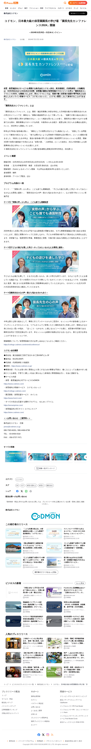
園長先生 (49, 485)
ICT (22, 485)
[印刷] (31, 491)
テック (76, 8)
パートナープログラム (26, 741)
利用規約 (40, 741)
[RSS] (52, 734)
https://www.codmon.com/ (14, 384)
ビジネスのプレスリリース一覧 (23, 684)
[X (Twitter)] (22, 491)
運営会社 (12, 741)
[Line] (26, 491)
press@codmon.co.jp (12, 427)
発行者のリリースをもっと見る (45, 572)
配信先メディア (7, 702)
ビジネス (69, 8)
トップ (6, 684)
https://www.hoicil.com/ (13, 398)
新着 (6, 8)
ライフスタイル (50, 8)
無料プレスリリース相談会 (40, 721)
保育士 (41, 485)
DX (17, 485)
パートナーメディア (9, 706)
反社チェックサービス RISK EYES (72, 722)
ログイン (34, 700)
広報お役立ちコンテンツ (10, 713)
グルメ (20, 8)
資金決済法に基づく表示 (73, 741)
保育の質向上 (31, 485)
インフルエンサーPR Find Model (71, 706)
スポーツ (61, 8)
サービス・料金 (7, 699)
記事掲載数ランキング (9, 710)
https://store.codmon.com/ (14, 412)
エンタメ (13, 8)
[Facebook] (17, 491)
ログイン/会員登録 (79, 3)
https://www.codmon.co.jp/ (21, 366)
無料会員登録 (35, 696)
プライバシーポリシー (54, 741)
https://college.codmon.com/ (15, 391)
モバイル (83, 8)
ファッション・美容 (36, 8)
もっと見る (80, 583)
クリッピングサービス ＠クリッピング (73, 696)
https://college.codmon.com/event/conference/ (22, 345)
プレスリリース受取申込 (39, 718)
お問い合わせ (35, 707)
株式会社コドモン (10, 39)
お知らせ (34, 714)
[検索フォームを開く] (65, 3)
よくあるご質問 (36, 710)
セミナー (34, 725)
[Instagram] (47, 734)
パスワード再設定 (37, 703)
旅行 (26, 8)
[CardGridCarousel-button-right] (86, 457)
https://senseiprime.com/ (13, 405)
